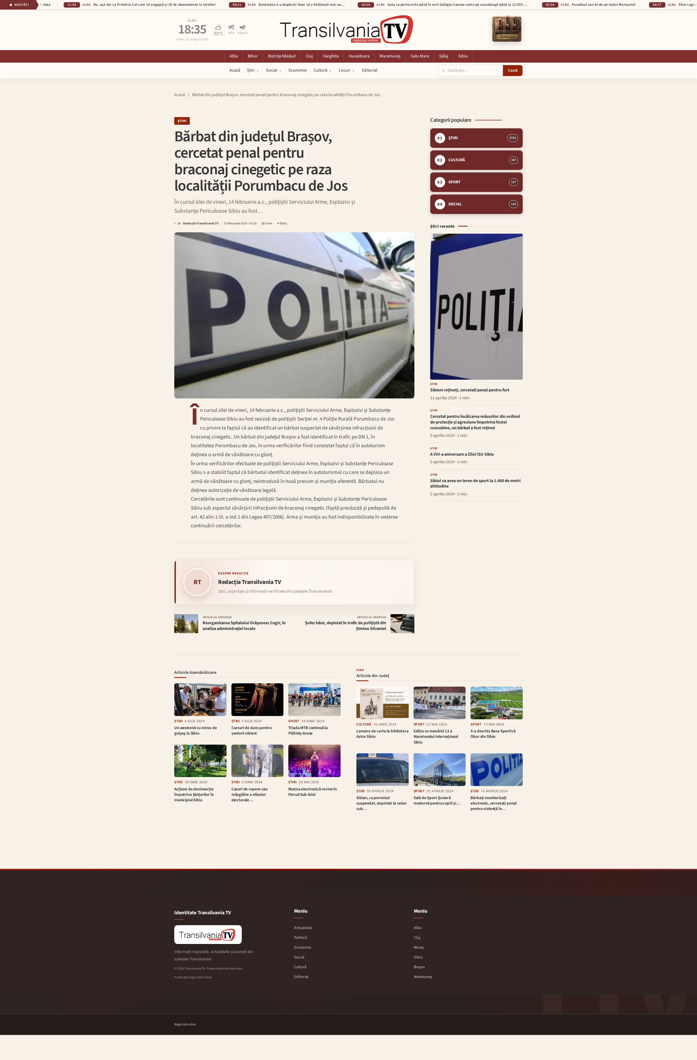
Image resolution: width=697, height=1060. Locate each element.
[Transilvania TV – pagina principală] (348, 29)
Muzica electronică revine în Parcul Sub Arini (312, 791)
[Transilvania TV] (208, 934)
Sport (293, 721)
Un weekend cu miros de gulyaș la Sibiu (195, 730)
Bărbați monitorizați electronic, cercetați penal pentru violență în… (493, 803)
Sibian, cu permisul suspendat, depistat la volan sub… (381, 803)
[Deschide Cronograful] (507, 29)
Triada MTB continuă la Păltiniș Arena (308, 730)
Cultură (364, 724)
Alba (192, 21)
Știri (182, 120)
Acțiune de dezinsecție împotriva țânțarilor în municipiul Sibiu (194, 794)
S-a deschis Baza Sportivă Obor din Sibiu (492, 733)
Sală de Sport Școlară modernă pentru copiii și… (437, 800)
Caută (513, 70)
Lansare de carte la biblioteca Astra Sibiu (382, 733)
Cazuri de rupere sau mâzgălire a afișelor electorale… (249, 794)
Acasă (179, 95)
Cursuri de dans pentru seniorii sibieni (251, 730)
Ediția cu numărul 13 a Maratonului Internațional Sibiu (436, 736)
